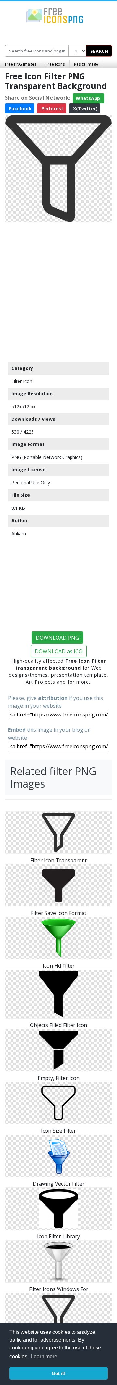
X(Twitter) (85, 108)
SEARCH (99, 51)
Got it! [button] (59, 1373)
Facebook (20, 108)
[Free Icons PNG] (54, 15)
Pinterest (51, 108)
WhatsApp (88, 98)
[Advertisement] (58, 290)
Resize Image (86, 64)
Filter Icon (21, 381)
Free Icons (55, 64)
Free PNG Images (20, 64)
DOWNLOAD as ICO (59, 651)
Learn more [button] (44, 1356)
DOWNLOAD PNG (57, 637)
